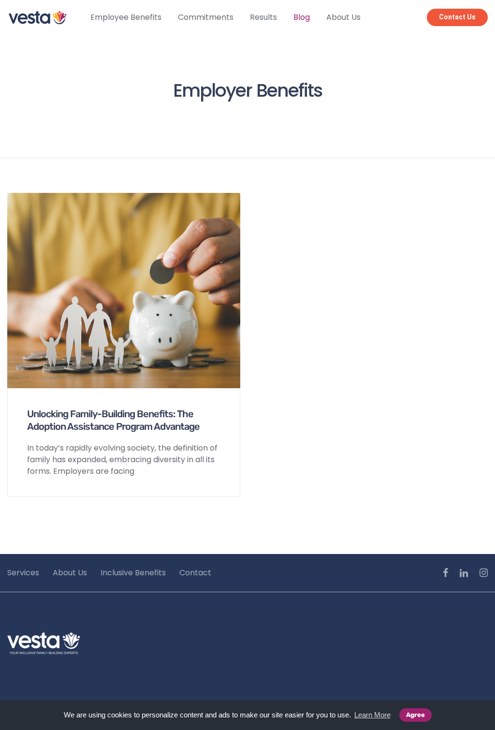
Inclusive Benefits (133, 572)
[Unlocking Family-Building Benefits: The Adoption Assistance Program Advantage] (123, 290)
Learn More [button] (372, 715)
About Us (343, 17)
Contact (195, 572)
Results (263, 17)
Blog (301, 17)
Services (23, 572)
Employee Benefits (125, 17)
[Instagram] (484, 573)
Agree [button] (415, 714)
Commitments (205, 17)
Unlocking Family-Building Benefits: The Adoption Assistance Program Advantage (113, 420)
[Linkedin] (464, 573)
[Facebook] (445, 573)
